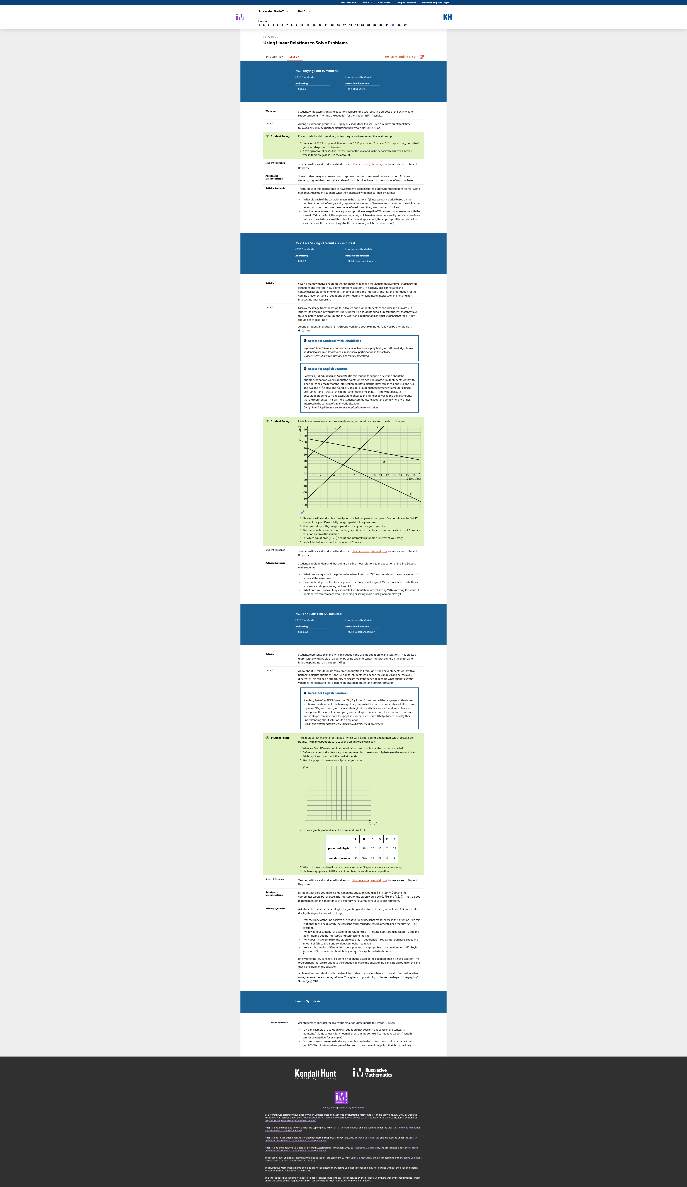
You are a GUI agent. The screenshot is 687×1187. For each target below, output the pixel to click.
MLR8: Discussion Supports (362, 261)
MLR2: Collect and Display (361, 631)
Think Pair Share (356, 88)
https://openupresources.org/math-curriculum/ (290, 1120)
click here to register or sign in (369, 164)
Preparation (275, 56)
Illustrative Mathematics (345, 1127)
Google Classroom (406, 2)
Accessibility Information (351, 1107)
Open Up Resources (368, 1137)
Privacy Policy (330, 1107)
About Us (367, 2)
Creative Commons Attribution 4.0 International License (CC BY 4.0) (336, 1117)
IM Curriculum (349, 2)
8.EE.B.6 (302, 88)
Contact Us (384, 2)
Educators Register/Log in (435, 2)
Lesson (295, 56)
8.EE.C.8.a (303, 631)
